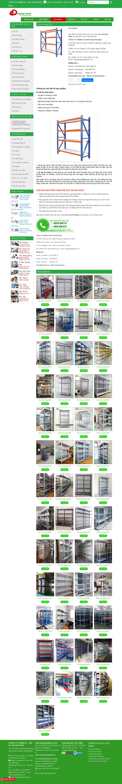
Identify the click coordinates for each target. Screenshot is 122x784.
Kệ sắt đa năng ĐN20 (83, 565)
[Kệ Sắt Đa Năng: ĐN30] (45, 485)
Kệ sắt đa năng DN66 (64, 334)
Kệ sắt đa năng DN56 (45, 367)
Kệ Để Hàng (17, 35)
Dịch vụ (72, 19)
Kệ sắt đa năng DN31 (103, 466)
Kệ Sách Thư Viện (19, 103)
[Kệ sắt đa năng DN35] (103, 419)
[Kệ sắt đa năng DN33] (64, 452)
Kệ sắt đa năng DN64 (83, 301)
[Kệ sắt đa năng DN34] (45, 452)
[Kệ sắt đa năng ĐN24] (84, 518)
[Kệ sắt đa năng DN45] (64, 386)
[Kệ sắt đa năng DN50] (45, 386)
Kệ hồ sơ (16, 111)
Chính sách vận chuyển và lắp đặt (99, 758)
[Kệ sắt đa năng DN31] (103, 452)
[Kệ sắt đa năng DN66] (64, 320)
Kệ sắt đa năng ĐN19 (103, 565)
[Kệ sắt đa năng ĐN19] (103, 551)
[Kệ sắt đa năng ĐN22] (45, 551)
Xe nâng (16, 151)
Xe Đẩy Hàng (18, 158)
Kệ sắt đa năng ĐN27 (103, 499)
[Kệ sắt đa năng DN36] (84, 419)
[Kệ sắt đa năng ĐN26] (45, 518)
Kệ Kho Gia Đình (19, 170)
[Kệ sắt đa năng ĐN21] (64, 551)
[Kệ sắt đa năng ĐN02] (103, 683)
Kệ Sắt (15, 31)
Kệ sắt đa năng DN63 (103, 301)
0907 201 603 (24, 280)
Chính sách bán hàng (95, 754)
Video (95, 19)
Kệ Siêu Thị (17, 47)
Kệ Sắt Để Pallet (19, 77)
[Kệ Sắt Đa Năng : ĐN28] (84, 485)
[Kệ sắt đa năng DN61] (45, 287)
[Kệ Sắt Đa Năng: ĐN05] (45, 683)
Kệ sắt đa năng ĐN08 (83, 664)
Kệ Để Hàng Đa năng (20, 85)
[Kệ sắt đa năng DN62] (45, 320)
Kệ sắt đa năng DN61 (45, 301)
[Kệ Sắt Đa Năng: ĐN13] (45, 617)
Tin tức (84, 19)
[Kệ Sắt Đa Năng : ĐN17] (45, 584)
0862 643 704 (24, 293)
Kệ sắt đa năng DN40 (64, 433)
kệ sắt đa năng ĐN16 (64, 598)
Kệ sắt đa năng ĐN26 (45, 532)
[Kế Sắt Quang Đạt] (20, 12)
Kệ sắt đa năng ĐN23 (103, 532)
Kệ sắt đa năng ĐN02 (103, 697)
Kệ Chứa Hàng (18, 73)
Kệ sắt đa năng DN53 (83, 367)
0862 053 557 (24, 300)
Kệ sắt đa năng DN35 (103, 433)
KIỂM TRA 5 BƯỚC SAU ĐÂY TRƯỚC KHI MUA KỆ (21, 215)
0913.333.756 (24, 244)
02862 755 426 (24, 273)
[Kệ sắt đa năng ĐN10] (84, 617)
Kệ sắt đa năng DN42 (45, 433)
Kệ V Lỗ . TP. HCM (20, 178)
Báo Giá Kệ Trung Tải (21, 89)
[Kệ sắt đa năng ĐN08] (84, 650)
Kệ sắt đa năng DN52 (103, 367)
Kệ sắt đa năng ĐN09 (64, 664)
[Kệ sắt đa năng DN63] (103, 287)
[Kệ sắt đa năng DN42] (45, 419)
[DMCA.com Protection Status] (67, 753)
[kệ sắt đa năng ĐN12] (64, 617)
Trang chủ (28, 19)
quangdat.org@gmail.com (22, 777)
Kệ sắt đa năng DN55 (64, 367)
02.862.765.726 (24, 253)
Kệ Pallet (16, 166)
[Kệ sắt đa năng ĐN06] (103, 650)
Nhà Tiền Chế (18, 139)
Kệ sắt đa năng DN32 (83, 466)
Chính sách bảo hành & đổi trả (98, 761)
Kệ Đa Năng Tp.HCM (21, 174)
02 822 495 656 (24, 288)
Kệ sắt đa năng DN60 (83, 334)
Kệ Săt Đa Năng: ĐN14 (103, 598)
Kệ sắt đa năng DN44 (83, 400)
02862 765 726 (24, 259)
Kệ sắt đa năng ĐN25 (64, 532)
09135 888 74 (26, 770)
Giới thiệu (43, 19)
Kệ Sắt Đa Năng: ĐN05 (45, 697)
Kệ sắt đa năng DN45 (64, 400)
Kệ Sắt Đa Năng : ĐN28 (84, 499)
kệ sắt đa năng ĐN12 (64, 631)
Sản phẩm (57, 19)
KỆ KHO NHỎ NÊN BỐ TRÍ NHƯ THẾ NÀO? (25, 230)
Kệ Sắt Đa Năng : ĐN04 (64, 697)
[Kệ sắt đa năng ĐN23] (103, 518)
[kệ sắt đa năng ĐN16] (64, 584)
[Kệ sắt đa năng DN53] (84, 353)
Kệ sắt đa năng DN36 (83, 433)
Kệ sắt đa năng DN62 (45, 334)
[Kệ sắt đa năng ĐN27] (103, 485)
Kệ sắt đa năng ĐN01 (45, 730)
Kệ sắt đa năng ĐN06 (103, 664)
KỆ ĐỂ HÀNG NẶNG (19, 56)
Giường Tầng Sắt (19, 143)
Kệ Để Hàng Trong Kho (21, 81)
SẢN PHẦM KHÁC (18, 134)
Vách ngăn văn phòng (20, 162)
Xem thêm (45, 304)
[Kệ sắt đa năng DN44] (84, 386)
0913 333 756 (21, 765)
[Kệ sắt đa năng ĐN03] (84, 683)
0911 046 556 (23, 268)
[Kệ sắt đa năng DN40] (64, 419)
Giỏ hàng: (83, 2)
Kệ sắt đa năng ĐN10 (83, 631)
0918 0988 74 (16, 770)
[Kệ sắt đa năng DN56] (45, 353)
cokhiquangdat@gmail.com (17, 774)
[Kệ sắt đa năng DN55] (64, 353)
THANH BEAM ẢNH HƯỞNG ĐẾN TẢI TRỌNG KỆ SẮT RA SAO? (21, 206)
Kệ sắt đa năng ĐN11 (103, 631)
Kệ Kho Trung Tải (19, 61)
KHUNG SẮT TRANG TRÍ (21, 116)
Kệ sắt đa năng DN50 (45, 400)
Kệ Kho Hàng (18, 65)
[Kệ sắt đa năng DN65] (64, 287)
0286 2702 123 (24, 266)
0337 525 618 (24, 287)
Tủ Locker (16, 155)
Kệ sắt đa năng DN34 (45, 466)
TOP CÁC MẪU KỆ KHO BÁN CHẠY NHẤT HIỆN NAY (20, 198)
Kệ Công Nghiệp (19, 69)
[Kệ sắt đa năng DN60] (84, 320)
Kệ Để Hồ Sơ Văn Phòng (22, 99)
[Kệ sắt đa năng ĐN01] (45, 717)
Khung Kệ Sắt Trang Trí (21, 128)
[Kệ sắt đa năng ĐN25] (64, 518)
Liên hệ (107, 19)
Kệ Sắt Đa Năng (80, 84)
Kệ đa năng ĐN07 (45, 664)
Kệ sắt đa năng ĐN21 (64, 565)
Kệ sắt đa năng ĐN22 (45, 565)
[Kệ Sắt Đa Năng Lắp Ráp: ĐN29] (64, 485)
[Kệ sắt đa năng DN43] (103, 386)
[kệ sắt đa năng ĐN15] (84, 584)
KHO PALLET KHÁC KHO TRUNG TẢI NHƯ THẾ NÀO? (21, 223)
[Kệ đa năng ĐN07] (45, 650)
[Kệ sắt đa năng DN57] (103, 320)
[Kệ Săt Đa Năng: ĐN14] (103, 584)
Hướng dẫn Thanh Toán (96, 756)
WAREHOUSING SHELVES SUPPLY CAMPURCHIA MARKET (21, 123)
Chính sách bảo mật (95, 751)
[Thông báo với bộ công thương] (78, 753)
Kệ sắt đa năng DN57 (103, 334)
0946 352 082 (24, 258)
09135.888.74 (24, 251)
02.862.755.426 (24, 246)
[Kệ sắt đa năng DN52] (103, 353)
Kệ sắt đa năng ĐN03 (83, 697)
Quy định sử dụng (94, 749)
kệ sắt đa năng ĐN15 (83, 598)
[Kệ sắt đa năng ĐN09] (64, 650)
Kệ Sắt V (16, 43)
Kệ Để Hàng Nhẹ (19, 182)
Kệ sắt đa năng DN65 (64, 301)
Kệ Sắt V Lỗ (17, 51)
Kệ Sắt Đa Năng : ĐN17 (45, 598)
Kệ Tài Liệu (17, 107)
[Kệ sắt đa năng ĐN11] (103, 617)
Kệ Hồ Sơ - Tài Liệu (18, 94)
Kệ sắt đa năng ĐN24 (83, 532)
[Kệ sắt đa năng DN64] (84, 287)
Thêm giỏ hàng (87, 80)
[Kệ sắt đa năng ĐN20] (84, 551)
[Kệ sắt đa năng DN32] (84, 452)
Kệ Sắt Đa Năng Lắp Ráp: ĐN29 (65, 499)
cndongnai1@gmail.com (47, 755)
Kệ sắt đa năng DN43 (103, 400)
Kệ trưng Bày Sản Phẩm (21, 147)
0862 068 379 (24, 299)
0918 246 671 (24, 275)
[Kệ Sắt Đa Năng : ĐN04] (64, 683)
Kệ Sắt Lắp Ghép (19, 186)
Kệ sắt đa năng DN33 (64, 466)
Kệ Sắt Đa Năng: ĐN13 (45, 631)
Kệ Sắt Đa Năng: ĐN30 (45, 499)
